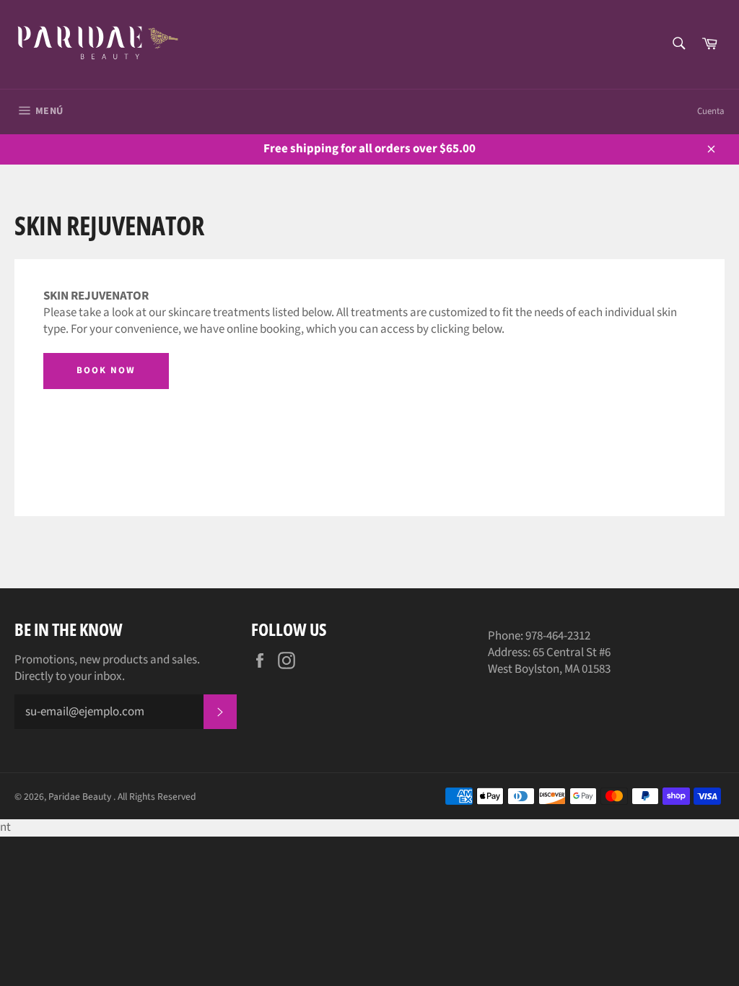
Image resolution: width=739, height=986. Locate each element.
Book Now (106, 370)
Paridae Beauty (80, 796)
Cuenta (711, 111)
